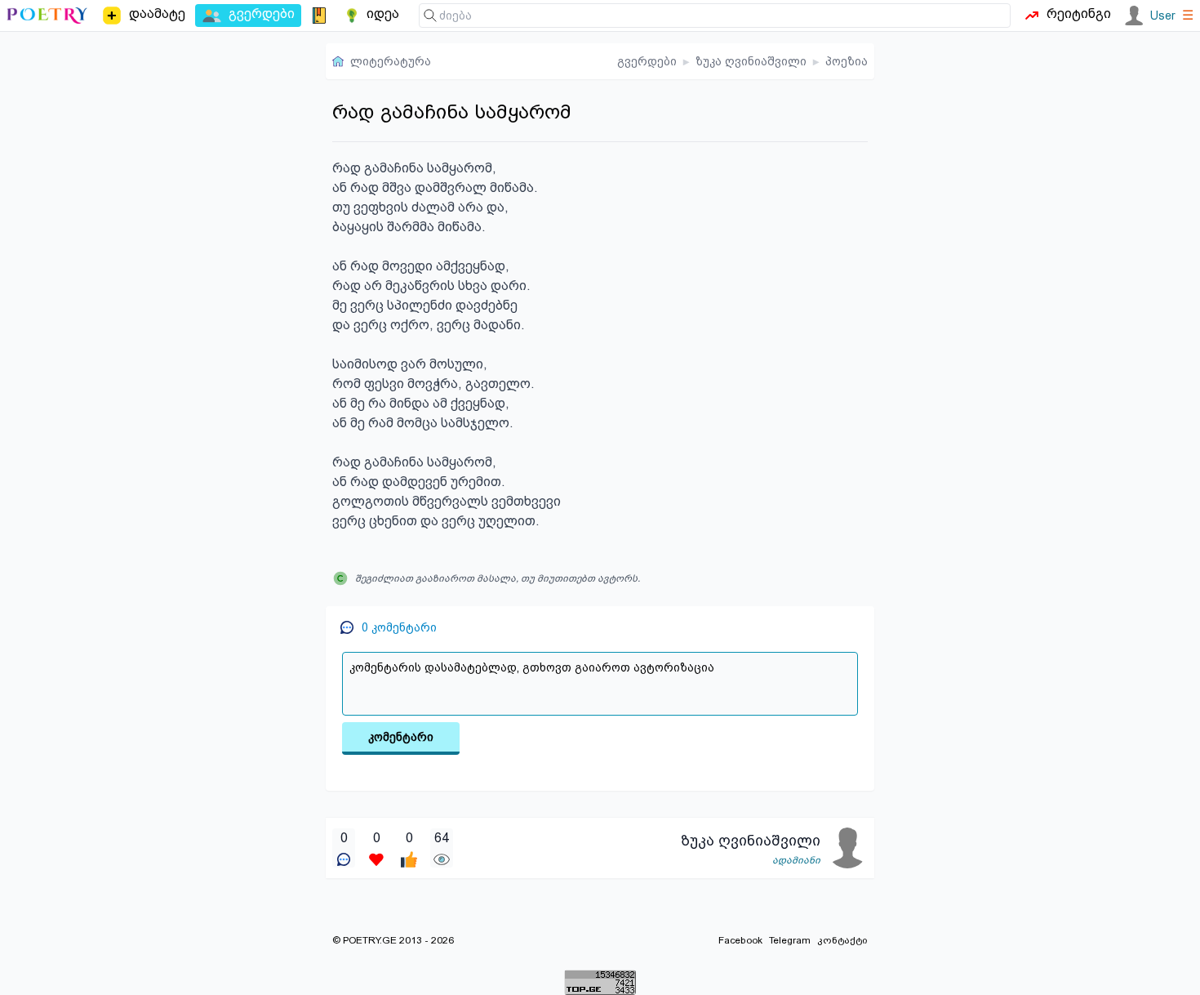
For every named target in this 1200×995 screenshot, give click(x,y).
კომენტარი (400, 736)
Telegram (790, 940)
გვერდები (647, 61)
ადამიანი (796, 860)
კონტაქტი (842, 940)
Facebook (740, 940)
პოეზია (846, 61)
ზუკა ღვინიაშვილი (751, 61)
